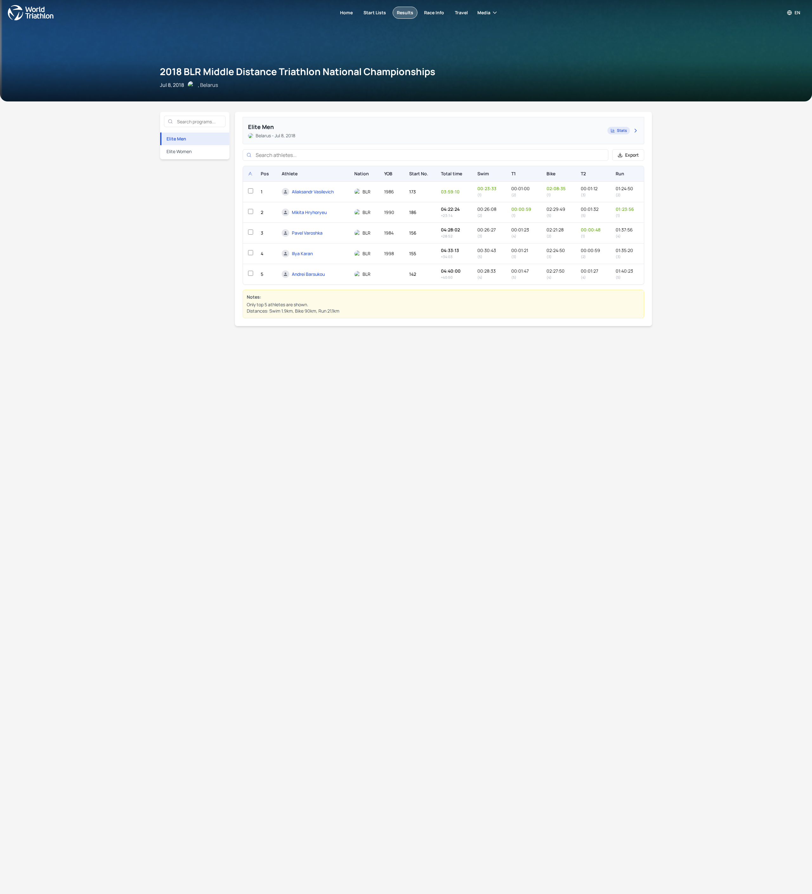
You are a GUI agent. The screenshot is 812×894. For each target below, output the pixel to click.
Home (346, 13)
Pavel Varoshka (307, 233)
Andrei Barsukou (308, 274)
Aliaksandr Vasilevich (313, 192)
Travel (461, 13)
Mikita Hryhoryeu (309, 212)
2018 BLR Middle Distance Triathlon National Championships (297, 71)
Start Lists (374, 13)
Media (483, 13)
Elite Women (179, 151)
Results (405, 13)
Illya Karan (302, 253)
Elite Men (176, 139)
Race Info (434, 13)
